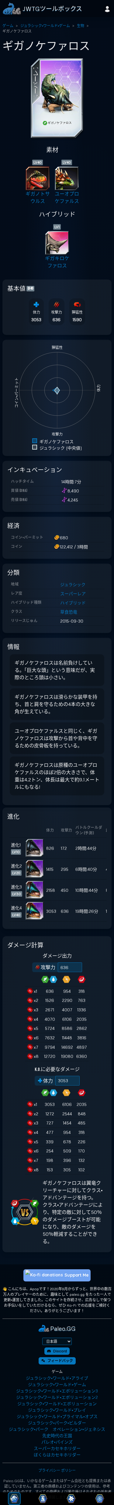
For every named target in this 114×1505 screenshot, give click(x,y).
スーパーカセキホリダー (57, 1448)
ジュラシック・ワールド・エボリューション (57, 1403)
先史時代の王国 (57, 1435)
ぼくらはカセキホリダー (57, 1454)
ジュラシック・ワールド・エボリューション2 (57, 1397)
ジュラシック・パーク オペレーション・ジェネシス (57, 1429)
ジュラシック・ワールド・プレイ (57, 1410)
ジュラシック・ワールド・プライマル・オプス (57, 1416)
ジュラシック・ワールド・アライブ (57, 1378)
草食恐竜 (68, 611)
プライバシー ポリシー (57, 1470)
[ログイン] (107, 8)
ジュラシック (72, 584)
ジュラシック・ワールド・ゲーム (45, 25)
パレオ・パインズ (57, 1441)
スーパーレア (73, 593)
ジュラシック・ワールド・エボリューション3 (57, 1390)
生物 (80, 25)
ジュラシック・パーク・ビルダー (57, 1422)
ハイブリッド (73, 602)
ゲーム (7, 25)
